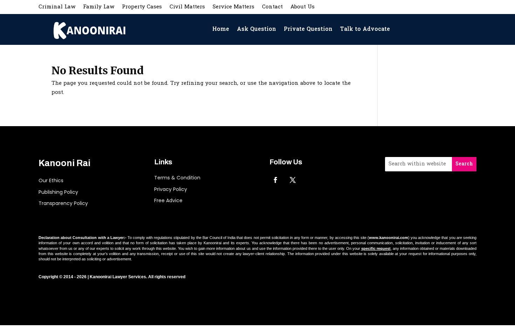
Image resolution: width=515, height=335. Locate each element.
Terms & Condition (177, 177)
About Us (302, 8)
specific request (376, 248)
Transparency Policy (63, 203)
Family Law (98, 8)
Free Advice (168, 200)
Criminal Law (57, 8)
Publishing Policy (58, 192)
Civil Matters (187, 8)
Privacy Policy (170, 189)
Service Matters (233, 8)
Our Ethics (51, 180)
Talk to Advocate (365, 29)
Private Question (308, 29)
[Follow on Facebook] (275, 180)
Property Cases (142, 8)
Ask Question (256, 29)
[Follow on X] (292, 180)
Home (220, 29)
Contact (272, 8)
